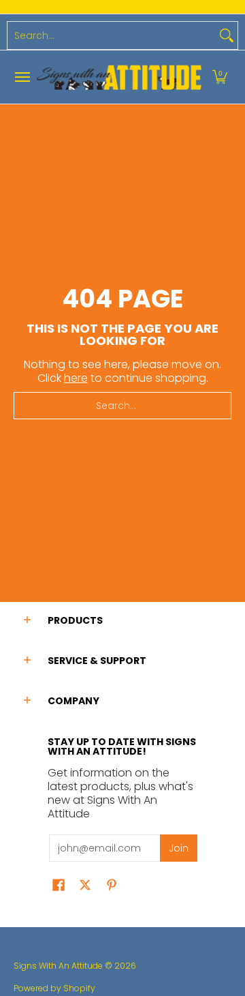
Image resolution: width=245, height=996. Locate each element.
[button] (219, 77)
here (76, 378)
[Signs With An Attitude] (119, 77)
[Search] (227, 35)
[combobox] (111, 35)
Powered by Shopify (54, 988)
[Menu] (22, 77)
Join (179, 848)
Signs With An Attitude (58, 965)
